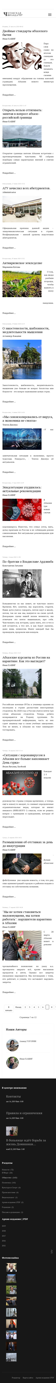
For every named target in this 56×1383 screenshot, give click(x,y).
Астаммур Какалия (11, 336)
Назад (18, 1007)
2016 (4, 1240)
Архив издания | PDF (45, 1377)
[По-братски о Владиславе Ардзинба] (22, 583)
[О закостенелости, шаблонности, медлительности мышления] (22, 359)
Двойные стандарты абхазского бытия (25, 33)
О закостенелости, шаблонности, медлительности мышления (25, 330)
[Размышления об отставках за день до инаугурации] (22, 863)
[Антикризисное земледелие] (22, 284)
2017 (4, 1236)
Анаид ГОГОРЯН (28, 1041)
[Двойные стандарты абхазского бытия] (22, 56)
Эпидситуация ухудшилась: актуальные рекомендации (22, 489)
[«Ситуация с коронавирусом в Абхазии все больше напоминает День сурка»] (22, 782)
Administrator (9, 192)
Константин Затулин (12, 565)
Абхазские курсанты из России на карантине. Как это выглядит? (26, 659)
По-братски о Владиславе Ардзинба (27, 562)
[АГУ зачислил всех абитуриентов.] (22, 209)
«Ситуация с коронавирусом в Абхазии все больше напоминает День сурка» (25, 759)
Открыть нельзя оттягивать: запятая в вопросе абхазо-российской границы (22, 113)
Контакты (13, 1096)
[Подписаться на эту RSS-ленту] (52, 1251)
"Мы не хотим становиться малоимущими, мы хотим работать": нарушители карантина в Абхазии (27, 917)
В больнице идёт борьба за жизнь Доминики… (26, 1142)
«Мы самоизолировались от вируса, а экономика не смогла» (27, 419)
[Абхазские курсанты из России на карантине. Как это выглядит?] (22, 684)
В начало (8, 1009)
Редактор (16, 1377)
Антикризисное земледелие (22, 263)
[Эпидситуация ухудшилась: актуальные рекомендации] (22, 510)
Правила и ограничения (24, 1113)
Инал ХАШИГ (9, 38)
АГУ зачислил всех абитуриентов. (26, 188)
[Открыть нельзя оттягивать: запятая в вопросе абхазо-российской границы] (22, 136)
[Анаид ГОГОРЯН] (28, 1038)
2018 (4, 1231)
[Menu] (49, 15)
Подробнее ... (9, 94)
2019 (4, 1226)
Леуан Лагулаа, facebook (14, 766)
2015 (4, 1245)
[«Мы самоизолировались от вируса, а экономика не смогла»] (22, 439)
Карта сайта (28, 1377)
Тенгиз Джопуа (9, 424)
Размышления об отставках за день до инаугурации (27, 844)
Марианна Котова (11, 267)
